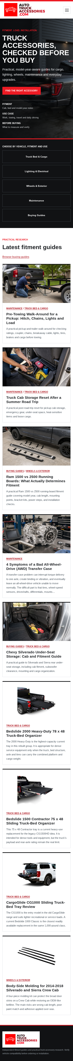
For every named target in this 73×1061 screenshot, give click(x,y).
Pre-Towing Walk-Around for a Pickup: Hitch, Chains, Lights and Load (35, 318)
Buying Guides (36, 215)
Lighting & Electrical (36, 171)
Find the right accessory (21, 90)
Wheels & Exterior (36, 186)
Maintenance (36, 200)
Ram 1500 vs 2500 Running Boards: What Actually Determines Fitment (35, 481)
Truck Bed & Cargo (36, 156)
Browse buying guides (15, 256)
